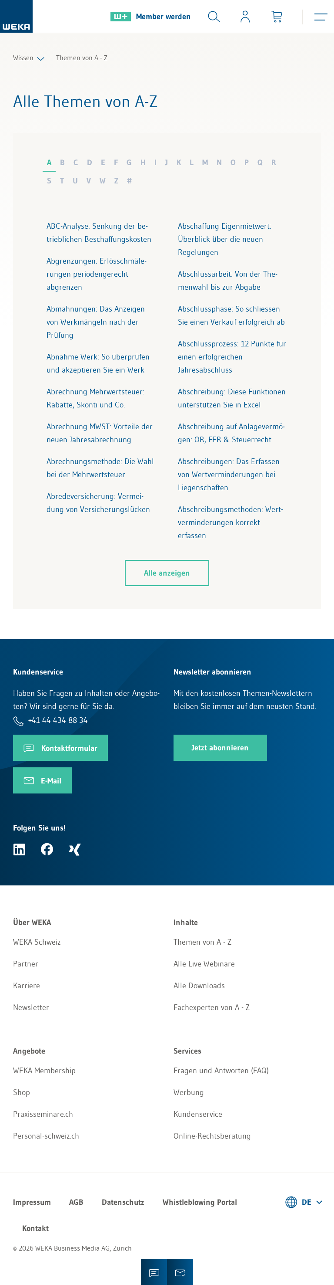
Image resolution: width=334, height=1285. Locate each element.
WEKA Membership (44, 1070)
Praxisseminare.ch (43, 1114)
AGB (76, 1202)
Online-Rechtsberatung (212, 1136)
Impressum (32, 1202)
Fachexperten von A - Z (212, 1007)
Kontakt (35, 1228)
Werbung (189, 1092)
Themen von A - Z (202, 942)
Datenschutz (123, 1202)
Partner (25, 964)
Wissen (23, 57)
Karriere (26, 985)
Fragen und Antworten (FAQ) (221, 1070)
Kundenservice (198, 1114)
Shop (21, 1092)
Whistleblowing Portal (200, 1202)
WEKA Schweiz (37, 942)
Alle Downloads (199, 985)
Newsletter (31, 1007)
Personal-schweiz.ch (46, 1136)
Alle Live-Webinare (204, 964)
